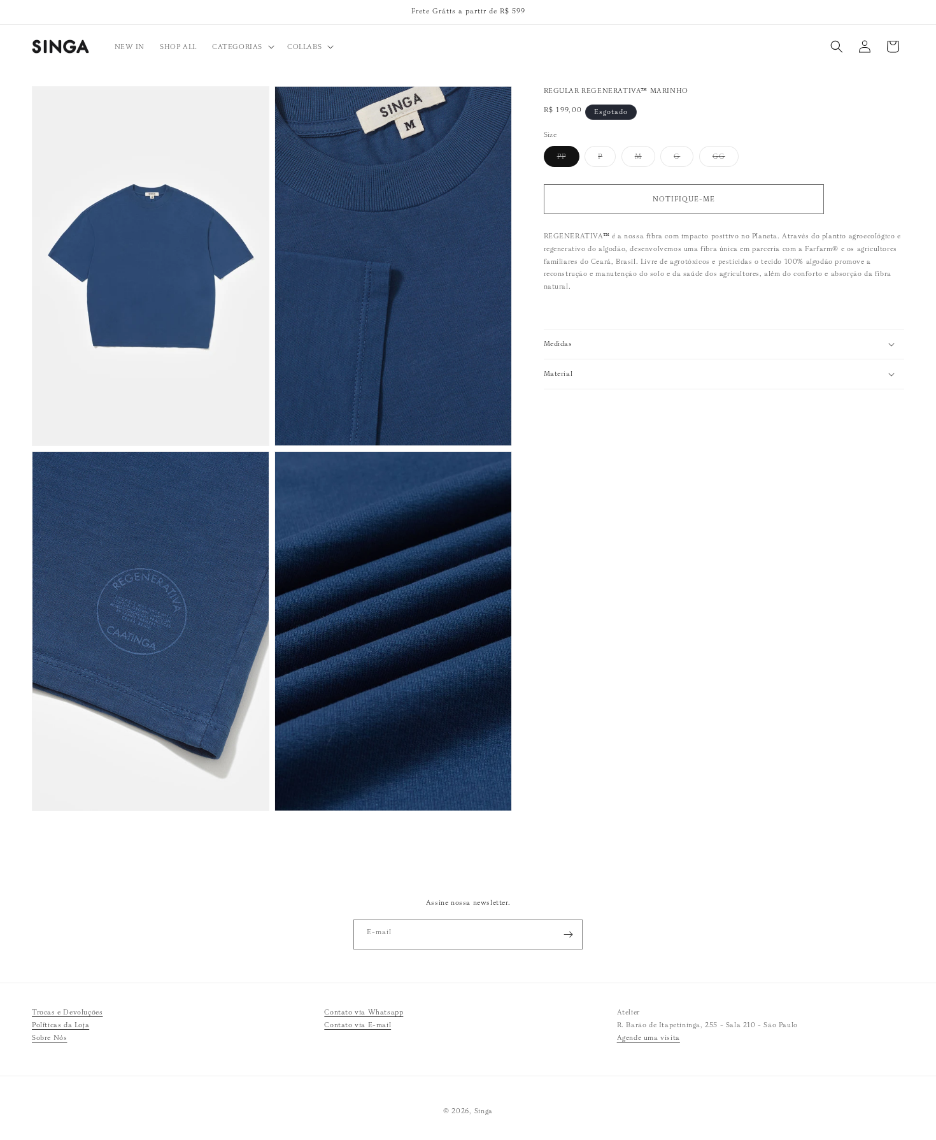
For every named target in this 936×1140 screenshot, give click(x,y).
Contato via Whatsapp (363, 1011)
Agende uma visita (648, 1037)
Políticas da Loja (60, 1024)
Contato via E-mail (357, 1024)
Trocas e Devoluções (67, 1011)
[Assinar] (568, 934)
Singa (483, 1110)
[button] (242, 46)
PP (568, 159)
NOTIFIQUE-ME (684, 198)
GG (726, 159)
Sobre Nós (49, 1037)
